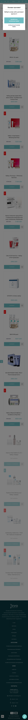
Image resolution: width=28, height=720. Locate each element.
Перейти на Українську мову (14, 20)
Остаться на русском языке (14, 26)
